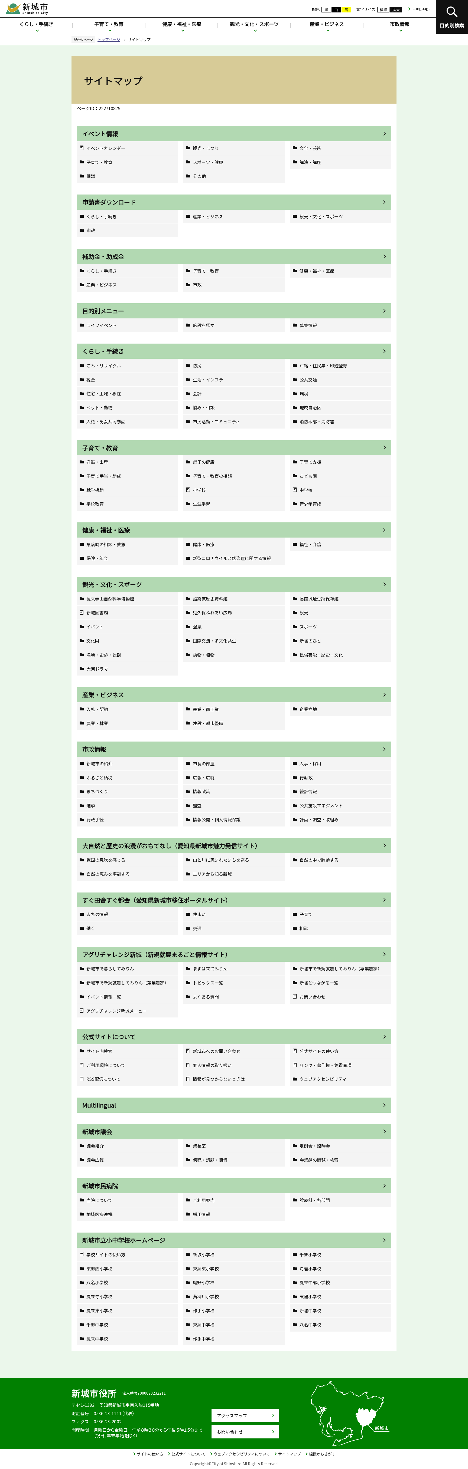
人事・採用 (310, 763)
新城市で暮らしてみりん (110, 968)
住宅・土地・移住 (103, 393)
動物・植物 (203, 655)
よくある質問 (206, 997)
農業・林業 (97, 723)
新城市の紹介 (99, 763)
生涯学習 (201, 504)
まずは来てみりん (210, 968)
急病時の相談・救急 (105, 544)
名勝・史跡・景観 (103, 655)
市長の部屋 (203, 763)
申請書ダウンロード (109, 201)
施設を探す (203, 325)
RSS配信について (103, 1079)
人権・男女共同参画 (105, 421)
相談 (90, 176)
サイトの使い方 (150, 1454)
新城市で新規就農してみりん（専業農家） (341, 968)
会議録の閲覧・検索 (319, 1160)
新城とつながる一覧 (319, 983)
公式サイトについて (109, 1036)
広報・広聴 (203, 777)
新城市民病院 (100, 1185)
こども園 (308, 476)
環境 (304, 393)
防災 (197, 365)
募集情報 (308, 325)
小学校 (199, 490)
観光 (304, 612)
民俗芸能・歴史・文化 (321, 655)
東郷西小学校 (99, 1269)
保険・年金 (97, 558)
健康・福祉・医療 (181, 23)
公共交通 (308, 380)
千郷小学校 (310, 1254)
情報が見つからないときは (219, 1079)
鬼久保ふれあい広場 (212, 612)
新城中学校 (310, 1310)
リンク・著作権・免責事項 (326, 1065)
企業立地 (308, 709)
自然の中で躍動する (319, 860)
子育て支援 (310, 462)
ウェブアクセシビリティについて (242, 1454)
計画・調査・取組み (319, 819)
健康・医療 (203, 544)
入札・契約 (97, 709)
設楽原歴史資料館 (210, 599)
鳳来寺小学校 (99, 1296)
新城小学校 (203, 1254)
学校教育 (95, 504)
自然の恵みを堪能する (108, 874)
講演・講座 (310, 162)
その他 (199, 176)
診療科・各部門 (315, 1200)
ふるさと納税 (99, 777)
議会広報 (95, 1160)
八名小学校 (97, 1282)
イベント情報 (100, 133)
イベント (95, 627)
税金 (90, 380)
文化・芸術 (310, 148)
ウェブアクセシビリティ (323, 1079)
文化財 (92, 641)
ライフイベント (101, 325)
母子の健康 (203, 462)
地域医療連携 (99, 1214)
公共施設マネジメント (321, 805)
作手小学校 (203, 1310)
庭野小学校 (203, 1282)
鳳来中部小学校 (315, 1282)
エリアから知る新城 (212, 874)
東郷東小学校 (206, 1269)
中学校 (306, 490)
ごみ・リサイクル (103, 365)
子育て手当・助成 (103, 476)
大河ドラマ (97, 669)
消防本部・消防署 (317, 421)
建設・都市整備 (208, 723)
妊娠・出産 (97, 462)
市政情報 (400, 23)
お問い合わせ (313, 997)
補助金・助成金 (103, 256)
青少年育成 (310, 504)
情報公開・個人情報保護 (216, 819)
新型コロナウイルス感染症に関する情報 (232, 558)
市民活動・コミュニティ (216, 421)
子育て (306, 914)
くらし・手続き (36, 23)
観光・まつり (206, 148)
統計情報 (308, 791)
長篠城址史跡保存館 (319, 599)
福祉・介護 (310, 544)
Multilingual (99, 1105)
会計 (197, 393)
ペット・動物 (99, 407)
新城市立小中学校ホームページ (123, 1240)
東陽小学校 (310, 1296)
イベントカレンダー (105, 148)
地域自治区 (310, 407)
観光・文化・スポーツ (254, 23)
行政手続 (95, 819)
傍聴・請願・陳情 (210, 1160)
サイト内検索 (99, 1051)
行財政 (306, 777)
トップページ (109, 39)
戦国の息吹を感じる (105, 860)
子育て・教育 (108, 23)
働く (90, 928)
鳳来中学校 (97, 1339)
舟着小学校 (310, 1269)
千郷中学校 (97, 1325)
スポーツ (308, 627)
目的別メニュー (103, 310)
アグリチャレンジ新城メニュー (116, 1011)
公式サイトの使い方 (319, 1051)
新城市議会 (97, 1131)
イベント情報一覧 (103, 997)
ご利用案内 (203, 1200)
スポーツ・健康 (208, 162)
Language (421, 8)
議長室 (199, 1146)
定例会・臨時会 (315, 1146)
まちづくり (97, 791)
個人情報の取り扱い (212, 1065)
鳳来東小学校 (99, 1310)
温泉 (197, 627)
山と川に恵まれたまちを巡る (221, 860)
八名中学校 (310, 1325)
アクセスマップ (232, 1415)
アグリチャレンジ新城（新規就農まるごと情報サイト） (156, 954)
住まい (199, 914)
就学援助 (95, 490)
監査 (197, 805)
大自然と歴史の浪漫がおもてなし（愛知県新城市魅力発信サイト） (171, 845)
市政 (90, 230)
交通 (197, 928)
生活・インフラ (208, 380)
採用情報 (201, 1214)
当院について (99, 1200)
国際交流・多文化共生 (214, 641)
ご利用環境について (105, 1065)
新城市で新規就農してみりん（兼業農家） (127, 983)
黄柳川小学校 (206, 1296)
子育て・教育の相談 (212, 476)
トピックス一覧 (208, 983)
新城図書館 (97, 612)
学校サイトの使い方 (105, 1254)
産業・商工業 (206, 709)
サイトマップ (289, 1454)
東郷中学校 (203, 1325)
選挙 (90, 805)
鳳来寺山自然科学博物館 (110, 599)
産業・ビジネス (327, 23)
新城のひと (310, 641)
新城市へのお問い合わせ (216, 1051)
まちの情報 (97, 914)
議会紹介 (95, 1146)
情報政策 (201, 791)
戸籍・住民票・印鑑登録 (323, 365)
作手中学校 (203, 1339)
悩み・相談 (203, 407)
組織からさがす (322, 1454)
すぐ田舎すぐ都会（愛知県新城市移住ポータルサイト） (156, 899)
